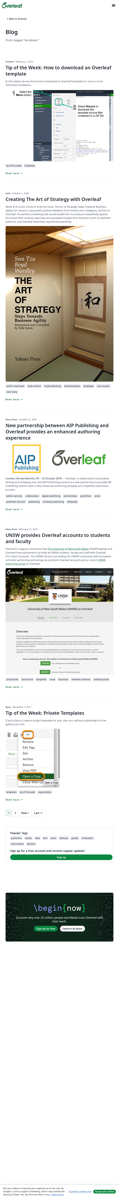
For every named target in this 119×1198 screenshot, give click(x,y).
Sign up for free (45, 928)
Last (38, 813)
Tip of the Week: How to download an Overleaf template (58, 70)
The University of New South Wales (68, 549)
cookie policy (57, 1194)
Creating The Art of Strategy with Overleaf (53, 199)
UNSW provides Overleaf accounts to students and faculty (58, 538)
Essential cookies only (80, 1191)
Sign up (61, 857)
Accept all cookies (104, 1191)
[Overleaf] (12, 5)
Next (25, 813)
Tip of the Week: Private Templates (45, 713)
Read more (14, 173)
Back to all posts (16, 18)
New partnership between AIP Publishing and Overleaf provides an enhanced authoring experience (57, 431)
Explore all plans (72, 928)
